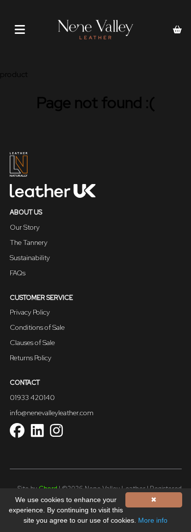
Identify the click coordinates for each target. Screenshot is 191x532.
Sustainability (30, 257)
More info (152, 520)
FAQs (17, 272)
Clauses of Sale (32, 342)
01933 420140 (32, 397)
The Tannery (29, 242)
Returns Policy (30, 357)
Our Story (25, 227)
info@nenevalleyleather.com (52, 412)
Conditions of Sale (37, 327)
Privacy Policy (30, 312)
